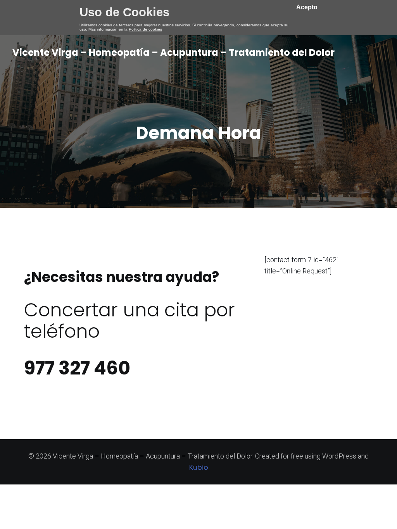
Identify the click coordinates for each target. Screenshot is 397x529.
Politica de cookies (145, 29)
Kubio (198, 467)
